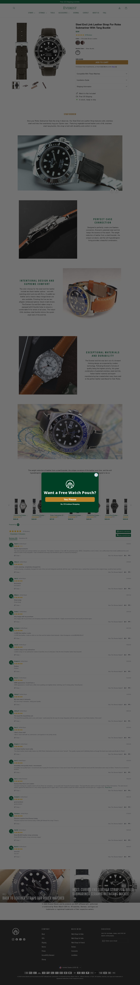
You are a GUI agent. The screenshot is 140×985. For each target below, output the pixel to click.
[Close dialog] (96, 475)
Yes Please (70, 499)
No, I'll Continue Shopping (70, 504)
